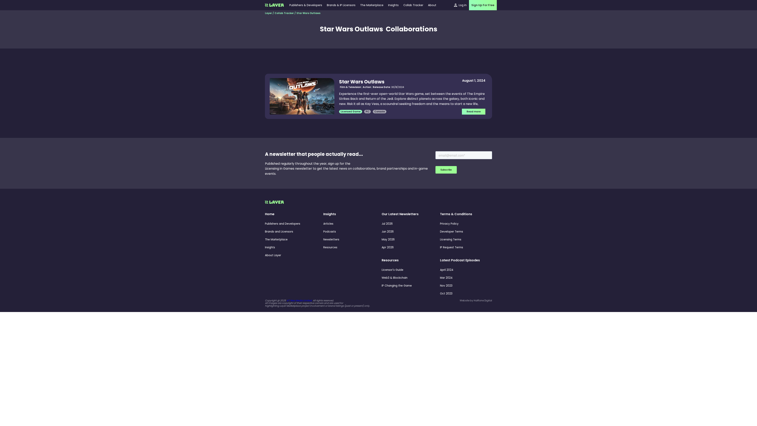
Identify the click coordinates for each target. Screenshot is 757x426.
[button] (393, 5)
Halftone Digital (483, 300)
